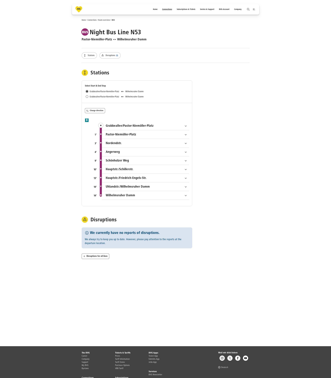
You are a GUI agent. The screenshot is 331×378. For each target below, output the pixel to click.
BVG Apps (153, 353)
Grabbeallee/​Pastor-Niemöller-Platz (147, 125)
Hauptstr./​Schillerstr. (138, 169)
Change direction (96, 111)
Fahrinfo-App (154, 359)
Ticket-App (153, 356)
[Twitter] (230, 358)
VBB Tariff (119, 368)
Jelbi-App (153, 362)
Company (85, 359)
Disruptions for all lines (97, 256)
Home (84, 20)
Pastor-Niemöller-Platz (139, 134)
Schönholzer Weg (135, 160)
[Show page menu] (254, 9)
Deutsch (224, 368)
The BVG (86, 353)
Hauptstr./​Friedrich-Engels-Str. (144, 178)
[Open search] (248, 9)
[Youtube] (245, 358)
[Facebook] (237, 358)
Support (85, 362)
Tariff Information (122, 359)
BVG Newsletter (155, 375)
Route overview (104, 20)
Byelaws (85, 368)
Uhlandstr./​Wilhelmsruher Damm (145, 186)
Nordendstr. (132, 143)
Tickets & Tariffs (122, 353)
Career (84, 356)
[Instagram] (222, 358)
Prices (117, 356)
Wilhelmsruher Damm (139, 195)
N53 (113, 20)
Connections (92, 20)
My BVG (85, 365)
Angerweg (131, 151)
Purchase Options (122, 365)
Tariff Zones (120, 362)
